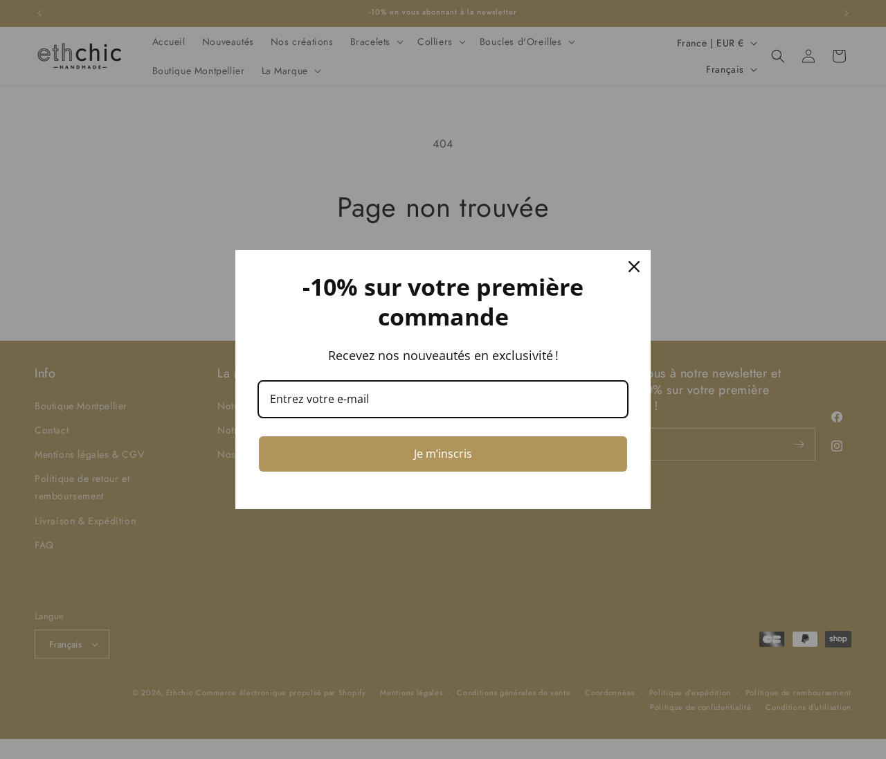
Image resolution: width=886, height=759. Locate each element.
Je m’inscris (443, 453)
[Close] (634, 266)
